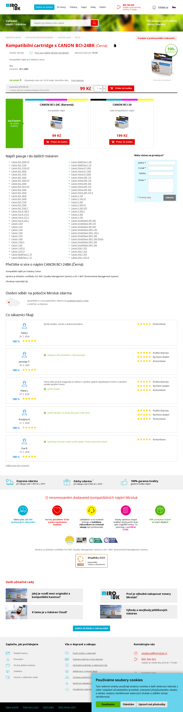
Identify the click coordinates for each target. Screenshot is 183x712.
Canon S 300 (77, 214)
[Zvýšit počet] (104, 87)
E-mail (141, 168)
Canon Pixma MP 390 (81, 189)
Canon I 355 (17, 236)
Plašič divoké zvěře (67, 707)
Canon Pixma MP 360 (81, 183)
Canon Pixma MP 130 (81, 180)
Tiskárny (73, 7)
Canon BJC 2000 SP (20, 162)
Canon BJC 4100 (18, 174)
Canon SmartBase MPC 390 (84, 245)
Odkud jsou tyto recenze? (17, 465)
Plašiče (102, 7)
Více (11, 65)
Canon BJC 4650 (18, 196)
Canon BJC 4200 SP (20, 180)
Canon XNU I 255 (79, 248)
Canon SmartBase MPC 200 (84, 236)
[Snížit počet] (104, 90)
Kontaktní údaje (149, 673)
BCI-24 (77, 37)
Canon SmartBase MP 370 (83, 223)
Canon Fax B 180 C (20, 211)
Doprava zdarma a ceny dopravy (88, 659)
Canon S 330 (77, 217)
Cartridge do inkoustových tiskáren (39, 37)
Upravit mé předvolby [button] (152, 704)
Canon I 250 (17, 223)
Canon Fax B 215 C (20, 217)
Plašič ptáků (48, 707)
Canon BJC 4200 (18, 177)
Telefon (142, 173)
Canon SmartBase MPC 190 (84, 229)
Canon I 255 (17, 226)
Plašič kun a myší (30, 707)
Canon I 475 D (18, 251)
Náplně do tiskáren (44, 7)
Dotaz (141, 180)
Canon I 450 (17, 239)
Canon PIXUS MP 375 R (82, 192)
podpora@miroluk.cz (154, 653)
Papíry (84, 7)
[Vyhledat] (94, 23)
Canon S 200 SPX (79, 208)
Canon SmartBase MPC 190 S (85, 233)
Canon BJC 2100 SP (20, 168)
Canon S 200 (77, 202)
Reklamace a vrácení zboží (85, 671)
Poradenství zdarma (82, 689)
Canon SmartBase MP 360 (83, 220)
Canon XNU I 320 (79, 251)
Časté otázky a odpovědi (84, 653)
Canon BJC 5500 (18, 205)
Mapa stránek (12, 707)
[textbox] (61, 23)
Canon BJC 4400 (18, 189)
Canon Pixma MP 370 (81, 186)
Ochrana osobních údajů (84, 677)
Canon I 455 (17, 245)
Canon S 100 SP (78, 199)
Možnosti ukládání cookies (85, 683)
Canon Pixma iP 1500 (81, 171)
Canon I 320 (17, 229)
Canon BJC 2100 (18, 165)
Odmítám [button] (128, 704)
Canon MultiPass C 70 (21, 254)
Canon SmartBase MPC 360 (84, 242)
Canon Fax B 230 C (20, 220)
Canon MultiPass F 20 (81, 165)
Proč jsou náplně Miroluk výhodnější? (52, 52)
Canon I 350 (17, 233)
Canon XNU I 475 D (80, 257)
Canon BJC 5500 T (19, 208)
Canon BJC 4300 (18, 183)
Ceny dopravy (77, 80)
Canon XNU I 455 (79, 254)
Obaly (93, 7)
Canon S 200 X (78, 211)
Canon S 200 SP (78, 205)
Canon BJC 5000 (18, 199)
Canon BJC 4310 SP (20, 186)
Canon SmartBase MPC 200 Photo (87, 239)
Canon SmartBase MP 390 (83, 226)
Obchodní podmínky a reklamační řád (90, 665)
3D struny (61, 7)
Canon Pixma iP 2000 (81, 174)
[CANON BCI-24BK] (162, 78)
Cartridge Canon (64, 37)
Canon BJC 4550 (18, 192)
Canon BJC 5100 (18, 202)
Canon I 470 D (18, 248)
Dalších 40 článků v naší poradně (91, 628)
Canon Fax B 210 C (20, 214)
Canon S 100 (77, 196)
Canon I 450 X (17, 242)
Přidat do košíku (123, 88)
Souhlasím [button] (108, 704)
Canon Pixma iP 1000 (81, 168)
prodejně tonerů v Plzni (77, 300)
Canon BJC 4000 (18, 171)
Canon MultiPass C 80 (81, 162)
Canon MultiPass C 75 (21, 257)
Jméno (141, 162)
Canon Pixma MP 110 (81, 177)
